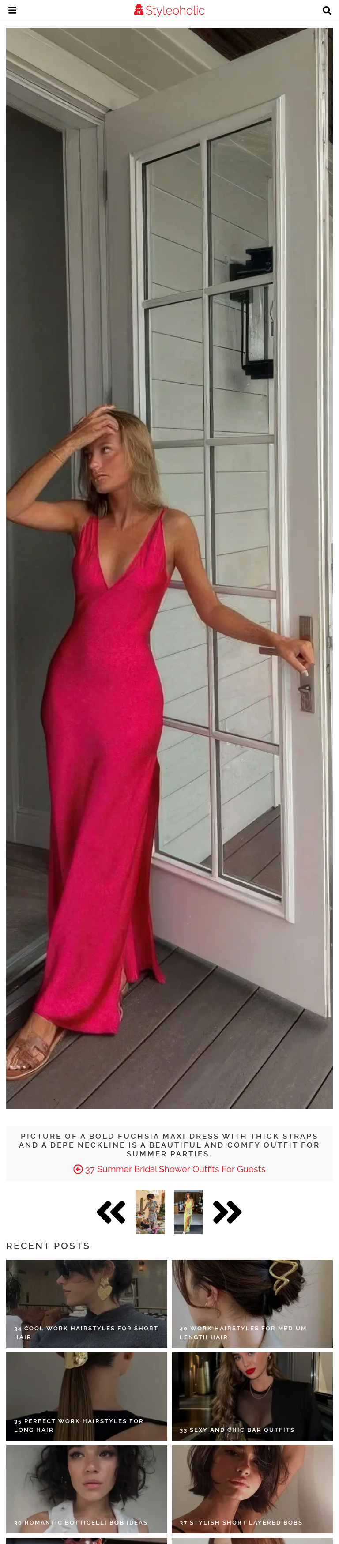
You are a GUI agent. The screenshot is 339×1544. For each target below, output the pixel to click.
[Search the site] (327, 11)
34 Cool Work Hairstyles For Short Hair (86, 1333)
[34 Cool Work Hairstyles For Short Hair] (86, 1304)
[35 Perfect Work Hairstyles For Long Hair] (86, 1396)
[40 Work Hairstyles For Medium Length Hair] (252, 1304)
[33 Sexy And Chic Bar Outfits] (252, 1396)
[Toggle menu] (12, 11)
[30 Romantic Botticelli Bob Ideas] (86, 1489)
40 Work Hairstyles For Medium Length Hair (243, 1333)
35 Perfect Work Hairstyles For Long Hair (79, 1425)
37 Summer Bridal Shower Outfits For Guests (174, 1169)
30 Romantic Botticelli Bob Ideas (81, 1522)
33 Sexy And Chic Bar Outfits (237, 1430)
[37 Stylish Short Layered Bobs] (252, 1489)
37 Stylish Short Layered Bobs (241, 1522)
